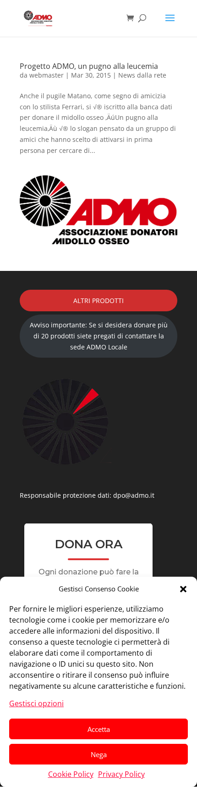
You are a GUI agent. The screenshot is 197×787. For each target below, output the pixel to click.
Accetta (99, 729)
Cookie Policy (70, 774)
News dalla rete (142, 75)
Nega (99, 754)
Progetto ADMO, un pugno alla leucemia (89, 66)
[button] (183, 589)
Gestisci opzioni (36, 703)
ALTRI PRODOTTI (98, 300)
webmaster (46, 75)
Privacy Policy (121, 774)
